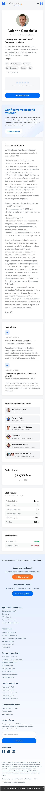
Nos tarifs (5, 614)
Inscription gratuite (22, 594)
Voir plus (8, 59)
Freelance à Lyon (8, 690)
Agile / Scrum (16, 64)
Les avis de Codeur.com (10, 623)
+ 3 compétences (12, 72)
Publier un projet (14, 131)
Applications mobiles (9, 674)
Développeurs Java (23, 560)
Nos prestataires (8, 641)
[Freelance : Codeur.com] (12, 3)
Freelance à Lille (8, 696)
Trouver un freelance (9, 635)
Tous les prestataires (8, 560)
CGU (35, 779)
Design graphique (8, 668)
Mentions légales (7, 779)
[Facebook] (3, 751)
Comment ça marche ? (10, 708)
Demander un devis (9, 632)
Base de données (12, 68)
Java (30, 68)
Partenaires (6, 647)
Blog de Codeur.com (9, 620)
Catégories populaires (11, 653)
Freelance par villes (10, 683)
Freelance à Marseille (10, 693)
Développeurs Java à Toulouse (24, 456)
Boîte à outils (6, 617)
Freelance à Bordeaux (10, 699)
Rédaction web (7, 665)
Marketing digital (8, 671)
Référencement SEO (9, 663)
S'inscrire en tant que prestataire (14, 638)
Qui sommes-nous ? (9, 611)
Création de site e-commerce (12, 660)
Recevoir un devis (22, 95)
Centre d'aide (7, 711)
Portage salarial (8, 644)
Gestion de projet (8, 677)
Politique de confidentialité (23, 779)
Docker (23, 68)
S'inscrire (18, 741)
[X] (8, 751)
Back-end (26, 64)
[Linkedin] (13, 751)
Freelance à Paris (8, 687)
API (7, 64)
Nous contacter (7, 714)
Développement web (9, 657)
